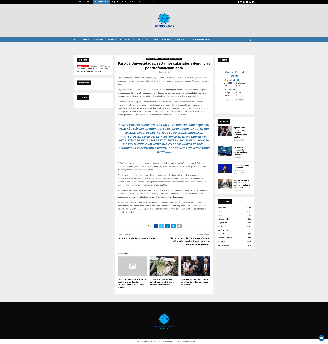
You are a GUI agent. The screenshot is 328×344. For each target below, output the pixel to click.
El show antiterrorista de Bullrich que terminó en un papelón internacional (162, 282)
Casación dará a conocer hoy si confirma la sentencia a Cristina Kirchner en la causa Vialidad (132, 283)
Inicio (76, 40)
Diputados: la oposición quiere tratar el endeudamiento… (138, 2)
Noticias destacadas (202, 40)
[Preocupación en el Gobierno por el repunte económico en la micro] (225, 184)
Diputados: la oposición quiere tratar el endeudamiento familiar (240, 132)
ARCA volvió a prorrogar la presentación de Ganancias (240, 151)
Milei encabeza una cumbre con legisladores (241, 167)
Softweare (191, 341)
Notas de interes (182, 40)
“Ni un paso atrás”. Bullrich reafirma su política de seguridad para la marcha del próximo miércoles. (190, 241)
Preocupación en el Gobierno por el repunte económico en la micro (242, 184)
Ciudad (155, 40)
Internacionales (127, 40)
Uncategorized (223, 245)
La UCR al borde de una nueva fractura (138, 238)
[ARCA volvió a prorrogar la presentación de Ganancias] (225, 151)
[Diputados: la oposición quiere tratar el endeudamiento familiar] (225, 131)
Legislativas (98, 40)
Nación (86, 40)
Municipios (166, 40)
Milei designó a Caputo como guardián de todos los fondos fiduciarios (194, 282)
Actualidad (143, 40)
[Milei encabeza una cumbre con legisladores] (225, 168)
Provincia (112, 40)
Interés (156, 58)
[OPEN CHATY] (321, 338)
